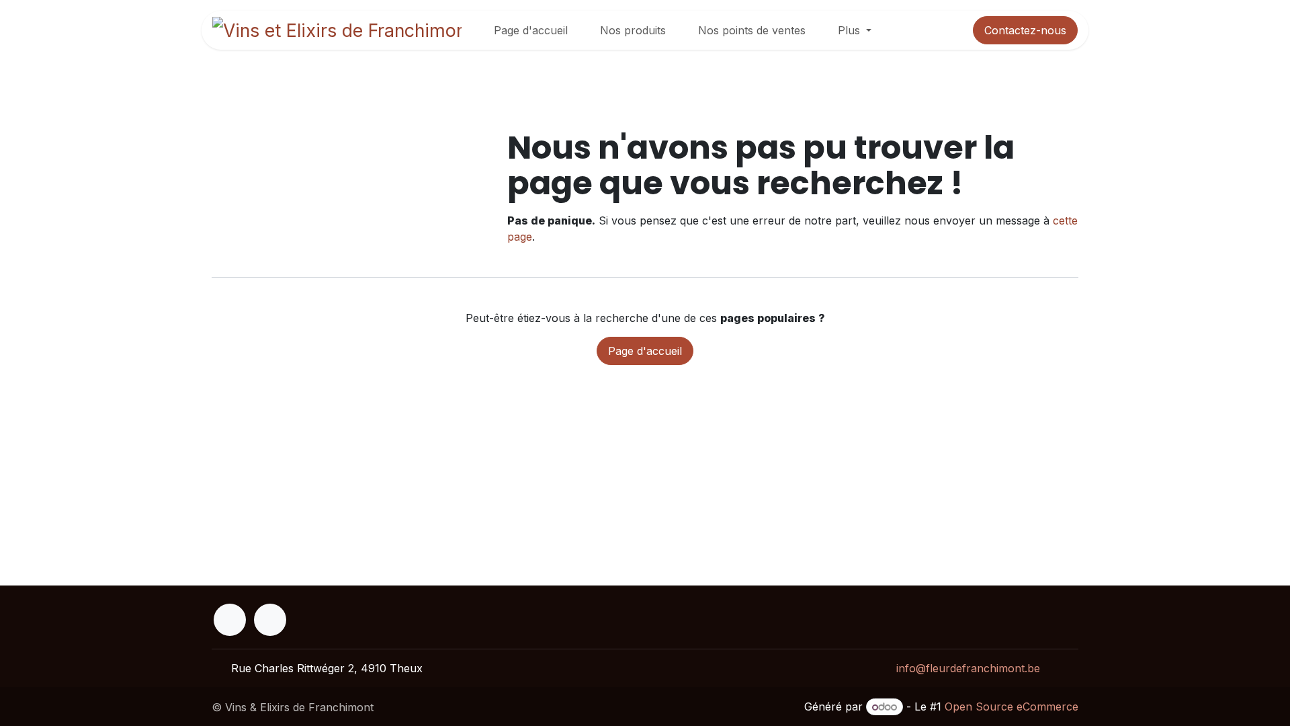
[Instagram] (270, 620)
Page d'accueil (645, 351)
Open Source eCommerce (1011, 706)
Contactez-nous (1025, 30)
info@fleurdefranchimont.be (968, 668)
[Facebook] (230, 620)
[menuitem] (531, 30)
